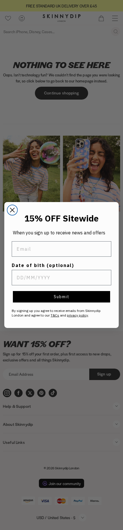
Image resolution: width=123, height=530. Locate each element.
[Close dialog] (12, 210)
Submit (62, 296)
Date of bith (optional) (43, 265)
